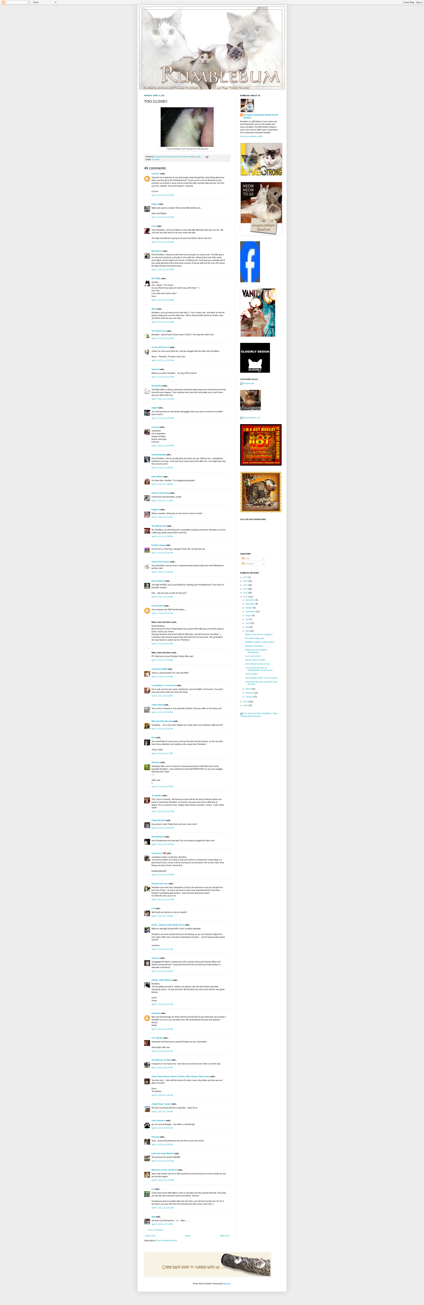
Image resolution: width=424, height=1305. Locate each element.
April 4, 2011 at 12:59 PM (163, 446)
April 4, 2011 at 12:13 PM (163, 269)
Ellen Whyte (157, 477)
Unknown (156, 1013)
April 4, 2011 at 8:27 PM (162, 753)
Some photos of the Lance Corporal (261, 678)
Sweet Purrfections (161, 562)
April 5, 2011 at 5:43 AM (162, 1029)
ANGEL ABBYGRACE (162, 980)
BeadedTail (157, 386)
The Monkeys (158, 837)
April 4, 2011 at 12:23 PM (163, 322)
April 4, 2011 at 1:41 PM (162, 501)
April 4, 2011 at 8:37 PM (162, 786)
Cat (153, 908)
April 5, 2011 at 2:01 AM (162, 949)
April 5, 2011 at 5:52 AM (162, 1051)
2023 (245, 577)
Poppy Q (155, 509)
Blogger (227, 1283)
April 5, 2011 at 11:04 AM (163, 1161)
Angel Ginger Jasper (161, 1104)
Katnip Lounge (158, 545)
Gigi (153, 1217)
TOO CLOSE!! (251, 674)
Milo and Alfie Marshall (162, 721)
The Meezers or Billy (161, 1060)
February (249, 693)
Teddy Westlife (158, 820)
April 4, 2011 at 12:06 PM (163, 242)
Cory (154, 226)
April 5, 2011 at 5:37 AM (162, 1004)
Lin (153, 1189)
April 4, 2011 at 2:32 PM (162, 553)
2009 (245, 705)
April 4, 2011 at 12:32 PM (163, 338)
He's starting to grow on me (257, 664)
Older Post (224, 1236)
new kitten (156, 159)
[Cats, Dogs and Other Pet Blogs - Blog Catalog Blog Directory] (260, 716)
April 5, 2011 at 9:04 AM (162, 1128)
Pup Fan (155, 1137)
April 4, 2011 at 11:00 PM (163, 844)
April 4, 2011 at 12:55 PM (163, 418)
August (248, 615)
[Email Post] (206, 157)
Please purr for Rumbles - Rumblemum (256, 651)
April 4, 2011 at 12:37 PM (163, 377)
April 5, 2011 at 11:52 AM (163, 1208)
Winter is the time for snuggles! (259, 634)
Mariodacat (157, 251)
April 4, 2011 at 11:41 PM (163, 899)
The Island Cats (159, 331)
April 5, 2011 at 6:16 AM (162, 1095)
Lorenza (155, 427)
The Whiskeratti (159, 526)
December (250, 600)
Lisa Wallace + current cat (164, 685)
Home (187, 1236)
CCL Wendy (157, 1038)
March (248, 689)
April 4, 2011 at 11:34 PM (163, 875)
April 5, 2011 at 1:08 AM (162, 916)
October (249, 608)
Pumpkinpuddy (159, 454)
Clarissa (155, 958)
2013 (245, 589)
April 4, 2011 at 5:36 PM (162, 712)
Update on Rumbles (254, 646)
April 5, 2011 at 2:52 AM (162, 971)
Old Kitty (156, 762)
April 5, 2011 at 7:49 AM (162, 1111)
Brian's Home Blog (160, 493)
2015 (245, 581)
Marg (154, 309)
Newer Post (150, 1236)
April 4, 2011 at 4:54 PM (162, 677)
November (250, 604)
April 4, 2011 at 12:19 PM (163, 300)
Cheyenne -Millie (159, 669)
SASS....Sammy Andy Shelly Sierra (168, 925)
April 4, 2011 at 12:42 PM (163, 399)
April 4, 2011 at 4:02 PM (162, 660)
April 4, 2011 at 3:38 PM (162, 572)
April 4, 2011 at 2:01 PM (162, 517)
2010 (245, 702)
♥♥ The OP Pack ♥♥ (160, 347)
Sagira (155, 408)
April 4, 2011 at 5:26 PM (162, 696)
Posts (246, 558)
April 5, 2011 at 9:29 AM (162, 1144)
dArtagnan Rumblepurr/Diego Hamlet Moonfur (260, 116)
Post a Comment (155, 1230)
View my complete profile (251, 136)
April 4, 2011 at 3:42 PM (162, 613)
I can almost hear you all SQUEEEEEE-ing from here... (259, 669)
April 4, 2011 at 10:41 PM (163, 811)
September (250, 611)
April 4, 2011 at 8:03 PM (162, 729)
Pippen (155, 204)
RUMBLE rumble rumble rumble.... (260, 642)
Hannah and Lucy (160, 883)
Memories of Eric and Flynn (164, 1170)
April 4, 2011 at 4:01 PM (162, 644)
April (247, 631)
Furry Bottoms (158, 1120)
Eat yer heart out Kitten (255, 660)
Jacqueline (157, 795)
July (247, 619)
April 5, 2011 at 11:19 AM (163, 1180)
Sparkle (155, 369)
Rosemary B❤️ (159, 853)
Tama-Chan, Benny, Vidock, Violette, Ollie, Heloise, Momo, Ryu (181, 1076)
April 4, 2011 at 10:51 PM (163, 828)
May (247, 627)
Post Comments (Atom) (166, 1240)
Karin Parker (158, 606)
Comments (249, 564)
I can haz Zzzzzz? (253, 656)
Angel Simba (157, 705)
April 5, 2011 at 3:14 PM (162, 1224)
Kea (153, 737)
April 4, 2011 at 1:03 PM (162, 468)
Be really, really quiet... (255, 638)
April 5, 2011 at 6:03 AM (162, 1067)
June (247, 623)
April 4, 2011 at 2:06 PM (162, 536)
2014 (245, 585)
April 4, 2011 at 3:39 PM (162, 597)
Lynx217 (156, 174)
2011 (245, 597)
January (249, 697)
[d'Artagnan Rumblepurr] (250, 281)
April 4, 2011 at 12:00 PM (163, 195)
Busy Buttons (158, 581)
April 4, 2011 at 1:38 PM (162, 484)
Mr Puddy (156, 278)
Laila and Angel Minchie (163, 1153)
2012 (245, 593)
